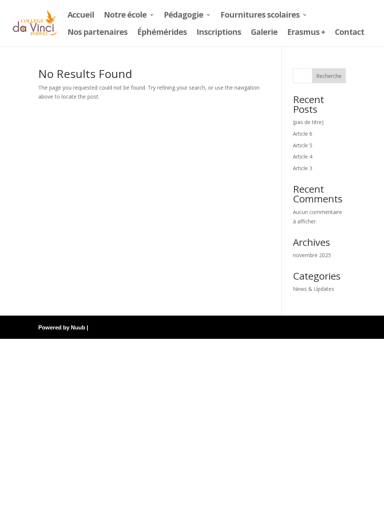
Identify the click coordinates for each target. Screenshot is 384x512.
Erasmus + (306, 33)
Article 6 (302, 133)
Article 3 (302, 168)
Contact (349, 33)
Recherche (329, 75)
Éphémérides (162, 33)
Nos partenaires (98, 33)
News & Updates (313, 288)
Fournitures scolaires (260, 16)
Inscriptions (218, 33)
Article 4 (302, 156)
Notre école (125, 16)
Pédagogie (183, 16)
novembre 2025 (312, 255)
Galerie (264, 33)
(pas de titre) (308, 122)
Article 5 (302, 145)
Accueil (81, 16)
